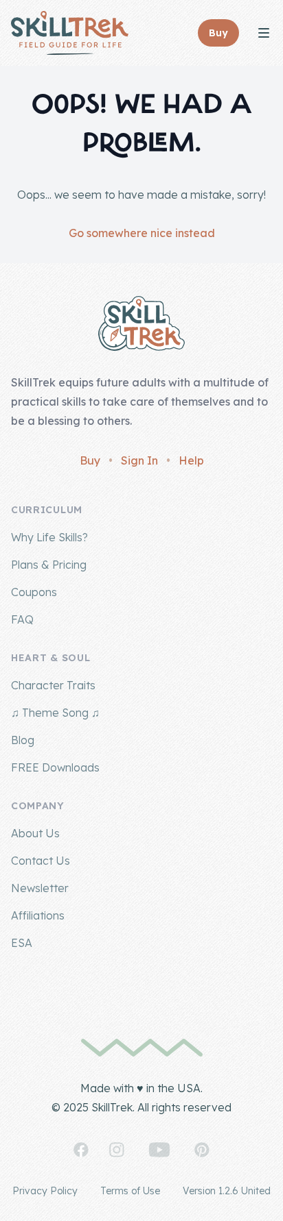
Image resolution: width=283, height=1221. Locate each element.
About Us (35, 833)
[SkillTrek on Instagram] (116, 1150)
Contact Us (40, 860)
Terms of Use (130, 1191)
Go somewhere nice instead (142, 233)
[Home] (69, 33)
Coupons (34, 592)
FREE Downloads (55, 767)
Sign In (139, 460)
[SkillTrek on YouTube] (159, 1150)
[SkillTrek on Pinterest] (202, 1150)
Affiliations (38, 915)
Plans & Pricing (49, 564)
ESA (21, 943)
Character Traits (53, 685)
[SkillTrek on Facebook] (81, 1150)
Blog (22, 740)
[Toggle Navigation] (264, 33)
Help (191, 460)
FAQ (22, 619)
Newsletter (40, 888)
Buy (90, 460)
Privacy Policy (45, 1191)
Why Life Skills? (49, 537)
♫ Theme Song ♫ (55, 712)
